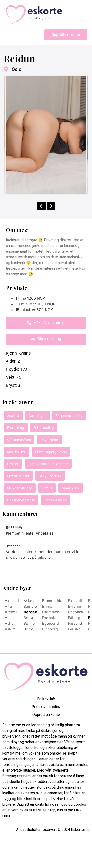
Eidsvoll (75, 600)
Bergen (30, 612)
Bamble (30, 606)
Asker (10, 623)
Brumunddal (52, 600)
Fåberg (74, 617)
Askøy (29, 600)
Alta (8, 606)
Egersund (50, 623)
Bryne (47, 606)
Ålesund (12, 600)
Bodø (28, 617)
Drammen (50, 612)
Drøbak (48, 617)
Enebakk (75, 612)
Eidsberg (50, 629)
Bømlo (29, 623)
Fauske (74, 629)
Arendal (11, 612)
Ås (7, 617)
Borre (28, 629)
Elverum (75, 606)
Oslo (16, 69)
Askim (10, 629)
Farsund (75, 623)
